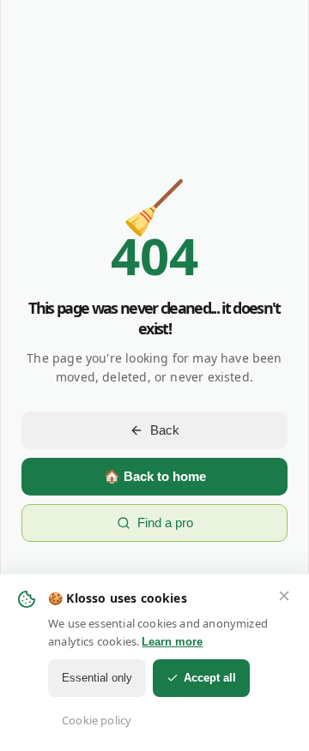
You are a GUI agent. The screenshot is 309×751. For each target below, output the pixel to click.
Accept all (210, 677)
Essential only (97, 677)
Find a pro (165, 522)
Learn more (172, 641)
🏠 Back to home (155, 476)
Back (164, 430)
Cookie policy (96, 720)
